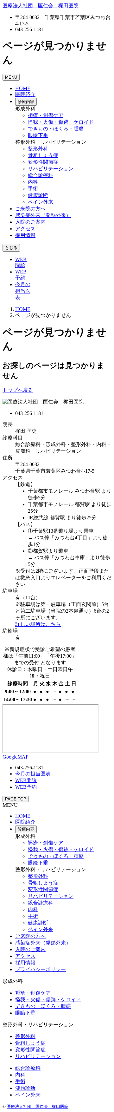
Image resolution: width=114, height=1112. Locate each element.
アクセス (25, 228)
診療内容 (26, 101)
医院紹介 (25, 94)
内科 (33, 182)
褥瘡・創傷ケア (45, 115)
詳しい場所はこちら (38, 624)
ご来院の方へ (30, 208)
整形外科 (38, 148)
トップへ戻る (18, 390)
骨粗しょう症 (43, 155)
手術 (33, 188)
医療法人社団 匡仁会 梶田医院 (37, 1106)
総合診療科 (40, 175)
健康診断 (38, 195)
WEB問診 (26, 780)
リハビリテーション (50, 168)
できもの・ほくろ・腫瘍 (56, 128)
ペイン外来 (40, 202)
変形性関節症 (43, 162)
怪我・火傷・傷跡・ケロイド (61, 122)
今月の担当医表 (22, 291)
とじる (11, 247)
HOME (22, 88)
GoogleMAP (15, 757)
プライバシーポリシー (40, 969)
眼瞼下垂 (38, 135)
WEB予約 (26, 787)
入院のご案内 (30, 222)
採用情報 (25, 235)
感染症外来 (43, 215)
